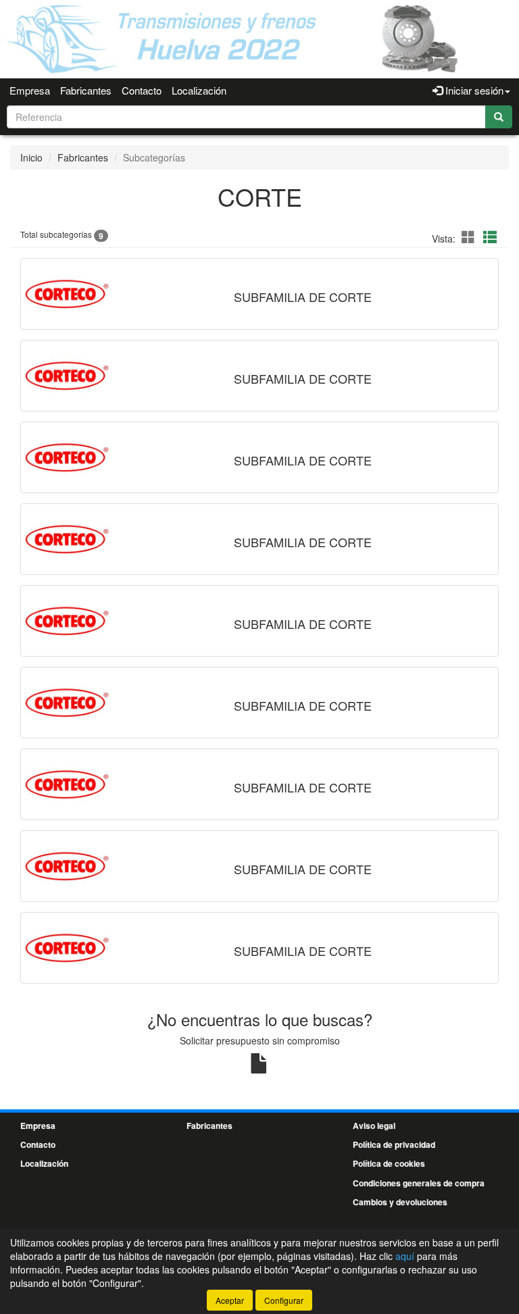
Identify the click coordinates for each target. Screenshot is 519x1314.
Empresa (29, 90)
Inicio (31, 157)
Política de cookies (389, 1163)
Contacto (142, 90)
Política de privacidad (394, 1144)
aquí (404, 1256)
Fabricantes (86, 90)
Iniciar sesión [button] (473, 90)
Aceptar (230, 1300)
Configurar (283, 1300)
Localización (199, 90)
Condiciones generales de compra (419, 1183)
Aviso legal (374, 1125)
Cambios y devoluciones (400, 1202)
